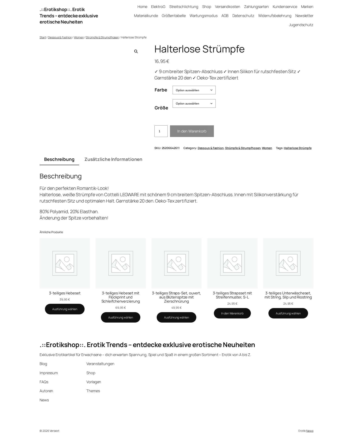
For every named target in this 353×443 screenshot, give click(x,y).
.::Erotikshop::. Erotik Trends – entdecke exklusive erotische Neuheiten (69, 15)
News (309, 431)
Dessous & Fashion (60, 37)
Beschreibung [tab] (59, 159)
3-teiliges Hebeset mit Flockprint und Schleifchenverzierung (121, 297)
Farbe (161, 90)
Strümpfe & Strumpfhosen (102, 37)
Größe (161, 108)
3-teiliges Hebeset (64, 293)
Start (43, 37)
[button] (136, 51)
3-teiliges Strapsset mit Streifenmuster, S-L (232, 295)
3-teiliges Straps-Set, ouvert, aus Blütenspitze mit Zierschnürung (176, 297)
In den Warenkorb (192, 131)
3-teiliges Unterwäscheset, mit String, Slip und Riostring (288, 295)
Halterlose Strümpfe (297, 148)
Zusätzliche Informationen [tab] (113, 159)
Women (79, 37)
